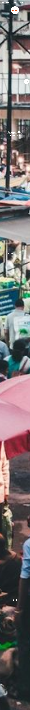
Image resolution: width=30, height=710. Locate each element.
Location (14, 2)
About (7, 2)
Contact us (22, 2)
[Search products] (26, 81)
